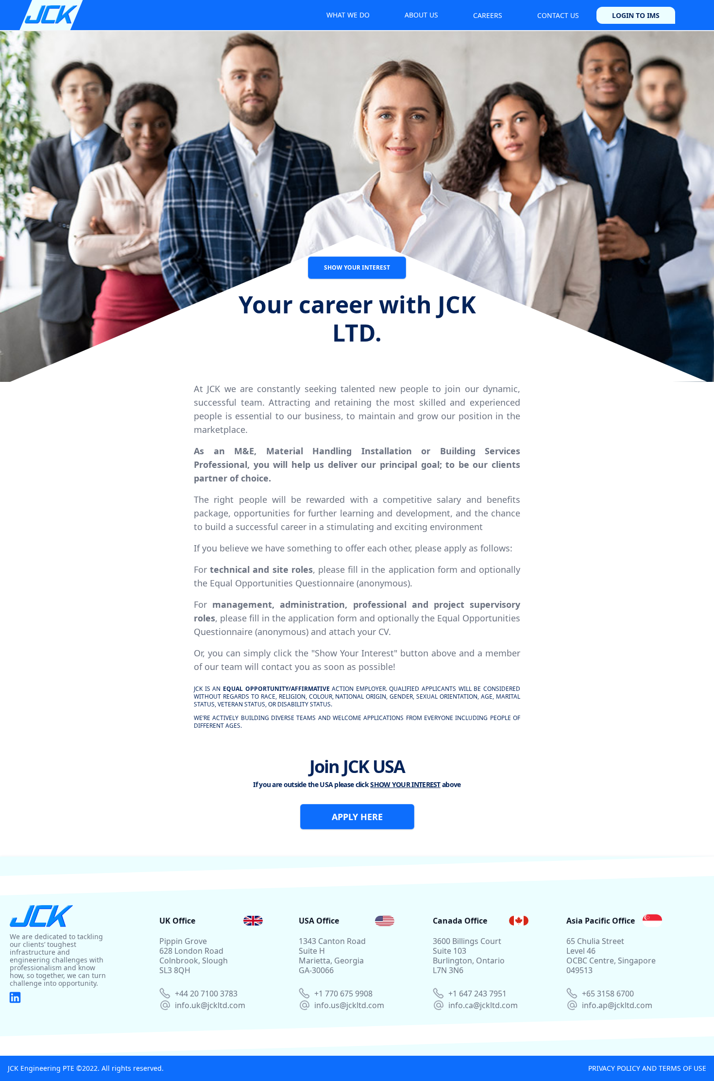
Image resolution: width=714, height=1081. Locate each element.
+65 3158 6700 (608, 993)
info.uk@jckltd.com (210, 1005)
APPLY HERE (357, 817)
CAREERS (487, 15)
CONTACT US (558, 15)
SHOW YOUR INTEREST (357, 267)
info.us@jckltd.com (349, 1005)
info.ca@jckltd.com (483, 1005)
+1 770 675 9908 (343, 993)
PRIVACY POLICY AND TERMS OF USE (647, 1068)
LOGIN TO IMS (636, 15)
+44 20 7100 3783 (206, 993)
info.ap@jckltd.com (617, 1005)
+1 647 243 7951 (477, 993)
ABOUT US (421, 14)
